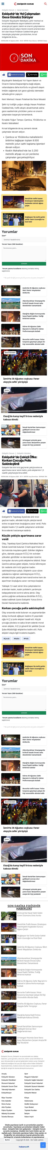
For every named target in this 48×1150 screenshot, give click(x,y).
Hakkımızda (28, 1101)
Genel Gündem (22, 10)
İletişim (27, 1113)
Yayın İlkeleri (29, 1107)
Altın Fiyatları (6, 1107)
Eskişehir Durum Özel (9, 1086)
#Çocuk (6, 638)
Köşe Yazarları (7, 1098)
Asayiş (4, 1074)
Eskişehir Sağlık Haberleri (33, 1080)
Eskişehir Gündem (24, 453)
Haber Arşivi (28, 1117)
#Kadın (16, 638)
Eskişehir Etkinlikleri (9, 1080)
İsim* (4, 236)
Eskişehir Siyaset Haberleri (34, 1086)
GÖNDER (24, 264)
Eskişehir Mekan (30, 1093)
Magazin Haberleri (31, 1077)
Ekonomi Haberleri (8, 1083)
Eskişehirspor (6, 1093)
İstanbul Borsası (7, 1117)
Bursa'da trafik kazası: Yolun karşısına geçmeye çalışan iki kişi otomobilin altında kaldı (34, 341)
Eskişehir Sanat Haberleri (33, 1083)
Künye (26, 1098)
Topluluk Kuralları (30, 1110)
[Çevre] (24, 400)
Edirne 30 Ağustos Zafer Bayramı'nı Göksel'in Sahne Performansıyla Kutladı (33, 328)
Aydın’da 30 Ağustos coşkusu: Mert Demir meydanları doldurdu (34, 290)
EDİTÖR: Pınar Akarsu (30, 41)
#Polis (26, 638)
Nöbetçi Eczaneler (8, 1113)
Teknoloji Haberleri (8, 1089)
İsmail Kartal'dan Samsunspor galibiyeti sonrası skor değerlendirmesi (34, 429)
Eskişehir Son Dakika (32, 1089)
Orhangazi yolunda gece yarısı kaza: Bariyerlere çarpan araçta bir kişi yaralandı (34, 442)
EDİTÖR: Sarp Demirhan (31, 476)
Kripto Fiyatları (7, 1110)
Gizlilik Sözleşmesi (31, 1104)
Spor (26, 1074)
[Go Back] (43, 1145)
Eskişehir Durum (8, 10)
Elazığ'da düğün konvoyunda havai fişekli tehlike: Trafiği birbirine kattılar (34, 316)
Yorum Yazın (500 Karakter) (12, 244)
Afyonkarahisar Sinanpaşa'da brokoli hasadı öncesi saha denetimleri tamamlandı (34, 303)
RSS (8, 1140)
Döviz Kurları (6, 1104)
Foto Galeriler (6, 1101)
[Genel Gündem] (24, 362)
